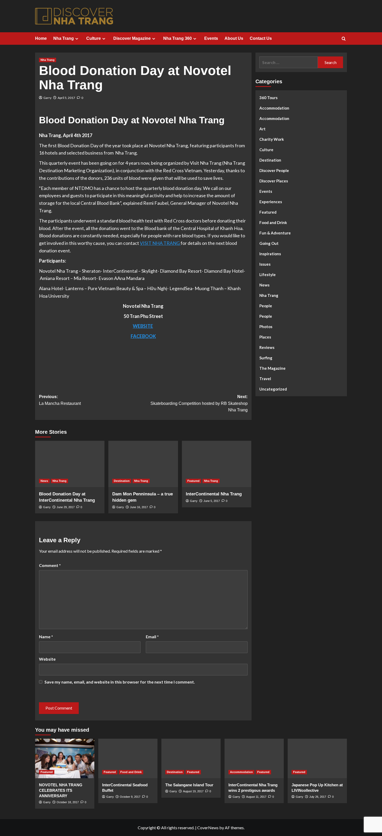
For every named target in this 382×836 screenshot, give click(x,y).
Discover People (274, 170)
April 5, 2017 (66, 98)
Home (41, 38)
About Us (234, 38)
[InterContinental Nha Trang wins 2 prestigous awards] (254, 758)
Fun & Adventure (275, 233)
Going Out (269, 243)
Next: (198, 403)
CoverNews (208, 827)
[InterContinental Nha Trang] (216, 464)
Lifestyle (267, 274)
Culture (93, 38)
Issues (265, 264)
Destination (122, 480)
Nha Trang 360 (177, 38)
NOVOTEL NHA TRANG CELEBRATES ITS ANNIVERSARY (60, 790)
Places (265, 337)
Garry (47, 98)
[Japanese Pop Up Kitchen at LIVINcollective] (317, 758)
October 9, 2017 (130, 796)
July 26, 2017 (317, 796)
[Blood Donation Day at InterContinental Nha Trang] (69, 464)
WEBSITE (143, 326)
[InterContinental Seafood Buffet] (127, 758)
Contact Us (261, 38)
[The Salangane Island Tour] (191, 758)
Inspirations (270, 253)
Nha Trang (63, 38)
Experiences (270, 201)
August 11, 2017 (256, 796)
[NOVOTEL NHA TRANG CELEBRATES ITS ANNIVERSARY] (64, 758)
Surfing (265, 357)
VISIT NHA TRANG (160, 243)
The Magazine (272, 368)
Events (211, 38)
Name (46, 636)
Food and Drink (273, 222)
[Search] (343, 38)
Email (152, 636)
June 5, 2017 (211, 500)
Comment (50, 565)
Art (262, 128)
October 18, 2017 (68, 802)
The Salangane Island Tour (189, 785)
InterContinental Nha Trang (214, 494)
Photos (265, 326)
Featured (193, 480)
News (44, 480)
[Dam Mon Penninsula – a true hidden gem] (143, 464)
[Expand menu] (77, 38)
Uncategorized (273, 389)
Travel (265, 378)
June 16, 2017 (139, 507)
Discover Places (273, 180)
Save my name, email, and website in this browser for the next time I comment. (119, 681)
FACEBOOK (143, 336)
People (265, 305)
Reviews (266, 347)
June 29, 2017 (66, 507)
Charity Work (271, 139)
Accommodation (274, 108)
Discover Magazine (132, 38)
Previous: (60, 400)
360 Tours (268, 97)
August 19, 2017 (193, 791)
